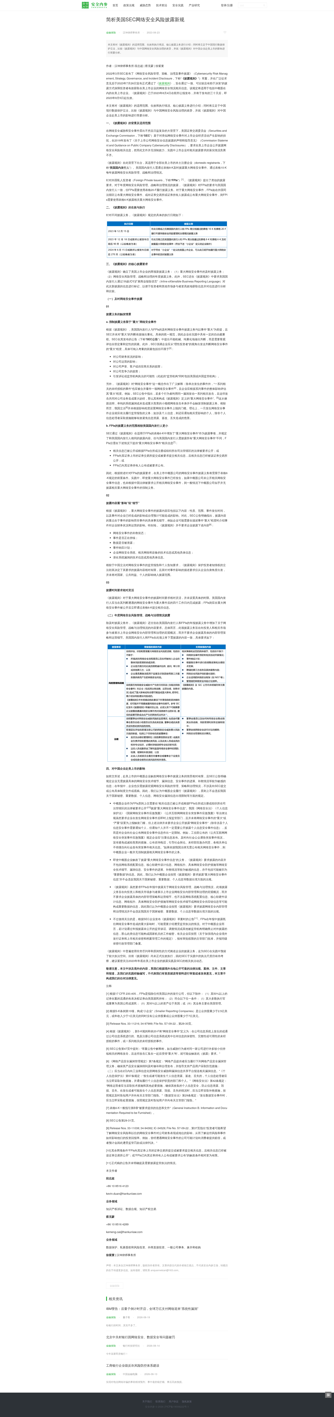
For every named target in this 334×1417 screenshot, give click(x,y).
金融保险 (111, 32)
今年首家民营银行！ (117, 1353)
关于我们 (147, 1401)
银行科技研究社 (131, 1345)
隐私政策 (187, 1401)
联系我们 (160, 1401)
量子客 (126, 1317)
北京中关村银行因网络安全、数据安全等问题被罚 (140, 1337)
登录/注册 (227, 5)
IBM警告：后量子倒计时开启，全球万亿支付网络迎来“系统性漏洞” (152, 1308)
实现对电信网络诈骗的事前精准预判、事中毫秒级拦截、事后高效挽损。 (145, 1382)
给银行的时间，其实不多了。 (122, 1325)
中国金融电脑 (130, 1374)
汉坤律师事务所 (131, 32)
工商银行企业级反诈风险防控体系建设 (132, 1365)
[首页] (94, 4)
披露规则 (164, 83)
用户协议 (173, 1401)
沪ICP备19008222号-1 (176, 1406)
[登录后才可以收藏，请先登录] (226, 32)
